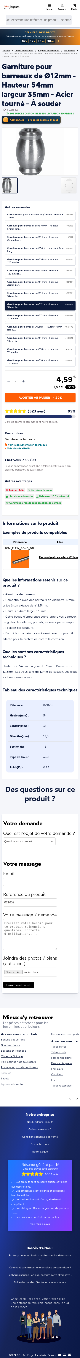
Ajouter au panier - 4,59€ (40, 397)
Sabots (5, 1078)
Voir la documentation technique (27, 444)
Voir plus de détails (18, 448)
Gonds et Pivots (10, 1045)
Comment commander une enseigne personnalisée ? (40, 1267)
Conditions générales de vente (40, 1136)
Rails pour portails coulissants (18, 1061)
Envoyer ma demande (18, 985)
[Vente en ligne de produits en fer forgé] (12, 4)
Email (8, 873)
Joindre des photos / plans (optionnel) (30, 960)
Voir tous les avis (40, 1223)
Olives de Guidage (12, 1056)
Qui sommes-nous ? (40, 1129)
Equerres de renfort (13, 1084)
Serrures (6, 1072)
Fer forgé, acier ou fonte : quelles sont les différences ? (40, 1258)
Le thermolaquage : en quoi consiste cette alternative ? (40, 1274)
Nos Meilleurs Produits (40, 1121)
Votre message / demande (30, 915)
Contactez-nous (40, 1144)
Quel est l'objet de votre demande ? (39, 833)
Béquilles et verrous (13, 1039)
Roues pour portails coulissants (19, 1067)
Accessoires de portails (19, 1034)
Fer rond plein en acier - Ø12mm (59, 557)
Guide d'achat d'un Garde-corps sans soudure (40, 1282)
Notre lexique (40, 1151)
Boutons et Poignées (13, 1050)
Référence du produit (24, 894)
